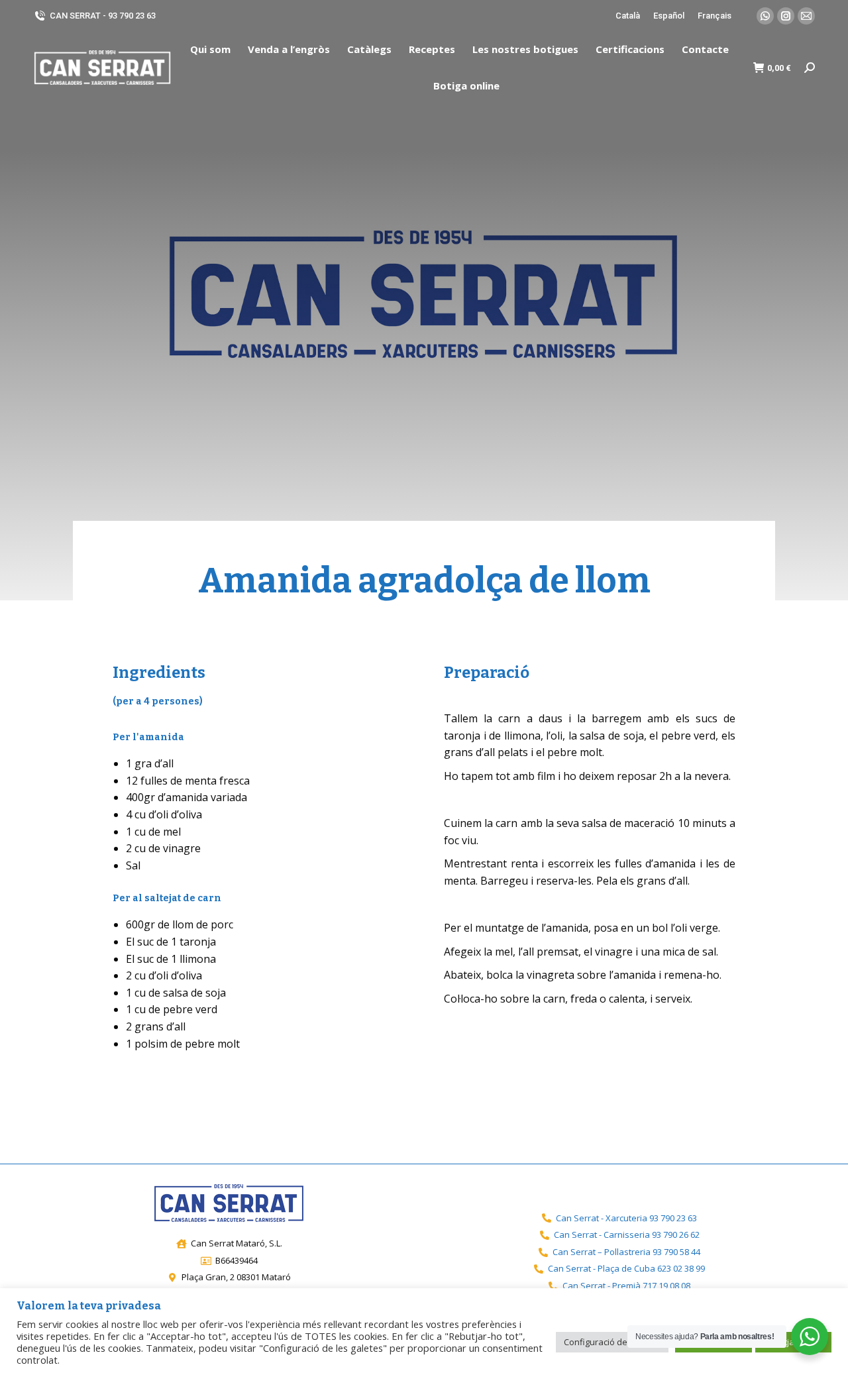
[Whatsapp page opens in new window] (765, 16)
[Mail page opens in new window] (806, 16)
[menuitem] (210, 49)
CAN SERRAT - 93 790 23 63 (103, 16)
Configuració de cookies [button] (612, 1342)
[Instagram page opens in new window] (785, 16)
